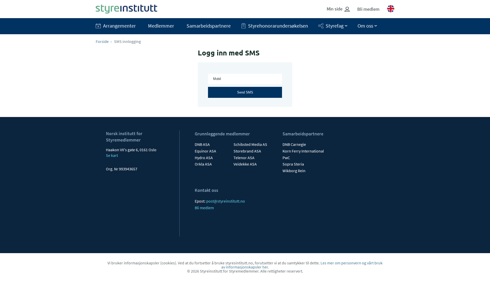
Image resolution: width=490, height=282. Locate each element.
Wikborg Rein (294, 170)
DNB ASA (202, 144)
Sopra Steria (293, 164)
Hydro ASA (204, 157)
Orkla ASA (203, 164)
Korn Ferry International (303, 151)
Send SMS (245, 92)
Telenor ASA (244, 157)
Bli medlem (368, 9)
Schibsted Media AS (250, 144)
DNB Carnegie (294, 144)
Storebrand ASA (247, 151)
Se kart (112, 155)
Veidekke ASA (245, 164)
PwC (286, 157)
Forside (102, 41)
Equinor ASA (205, 151)
